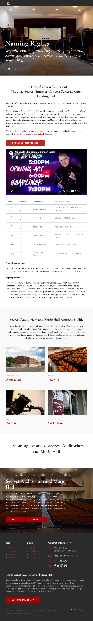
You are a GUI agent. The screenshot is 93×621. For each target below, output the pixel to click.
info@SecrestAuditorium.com (66, 556)
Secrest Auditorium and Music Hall (35, 484)
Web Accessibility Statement (49, 610)
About (9, 419)
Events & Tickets (15, 379)
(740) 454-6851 (60, 561)
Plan (50, 376)
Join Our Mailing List (23, 600)
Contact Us (34, 557)
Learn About (12, 376)
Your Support (55, 419)
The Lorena (13, 554)
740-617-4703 (22, 134)
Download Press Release (25, 143)
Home (11, 548)
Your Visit (53, 379)
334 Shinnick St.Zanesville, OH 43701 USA (65, 549)
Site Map (64, 610)
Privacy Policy (32, 610)
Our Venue (11, 422)
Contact (36, 520)
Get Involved (55, 422)
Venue (32, 548)
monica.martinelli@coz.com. (42, 134)
